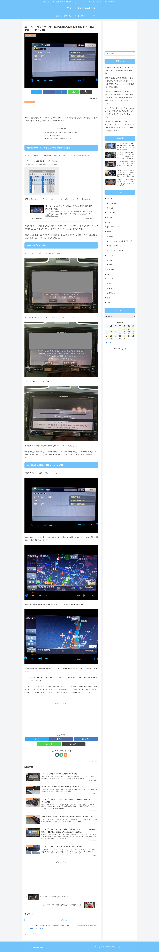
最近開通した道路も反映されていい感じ (60, 138)
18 (133, 334)
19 (107, 336)
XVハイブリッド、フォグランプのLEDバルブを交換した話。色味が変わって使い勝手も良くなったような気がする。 (119, 112)
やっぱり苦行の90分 (53, 135)
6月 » (112, 343)
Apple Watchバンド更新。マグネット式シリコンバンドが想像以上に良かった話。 (120, 70)
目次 (58, 128)
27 (111, 338)
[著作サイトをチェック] (57, 755)
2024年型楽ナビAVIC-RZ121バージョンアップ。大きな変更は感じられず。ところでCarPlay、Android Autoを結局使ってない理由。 (119, 82)
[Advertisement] (61, 109)
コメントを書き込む (61, 920)
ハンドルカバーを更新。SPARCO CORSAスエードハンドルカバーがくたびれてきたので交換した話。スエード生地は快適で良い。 (119, 126)
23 (124, 336)
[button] (86, 92)
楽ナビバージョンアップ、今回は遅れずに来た (62, 132)
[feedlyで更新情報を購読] (61, 755)
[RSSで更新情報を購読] (65, 755)
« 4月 (106, 343)
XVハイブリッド (31, 102)
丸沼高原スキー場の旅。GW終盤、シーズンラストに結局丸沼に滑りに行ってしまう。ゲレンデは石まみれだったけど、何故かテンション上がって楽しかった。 (119, 97)
